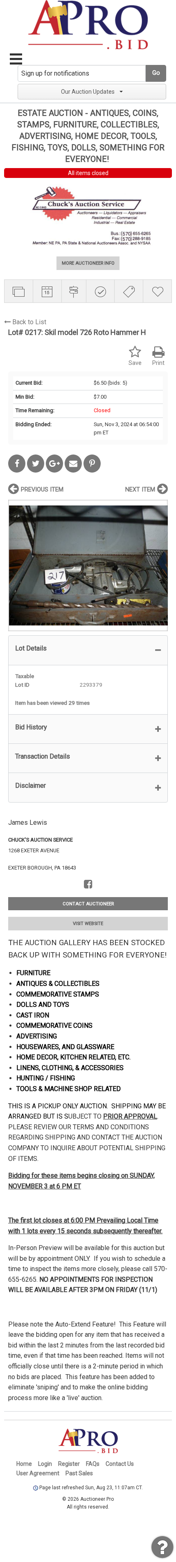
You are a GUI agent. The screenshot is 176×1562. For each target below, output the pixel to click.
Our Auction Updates (88, 91)
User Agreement (37, 1473)
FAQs (92, 1463)
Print (158, 363)
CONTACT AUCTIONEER (88, 904)
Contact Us (120, 1463)
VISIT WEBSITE (88, 923)
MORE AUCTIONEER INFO (88, 263)
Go (156, 72)
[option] (88, 565)
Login (45, 1463)
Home (24, 1463)
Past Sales (79, 1473)
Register (69, 1463)
